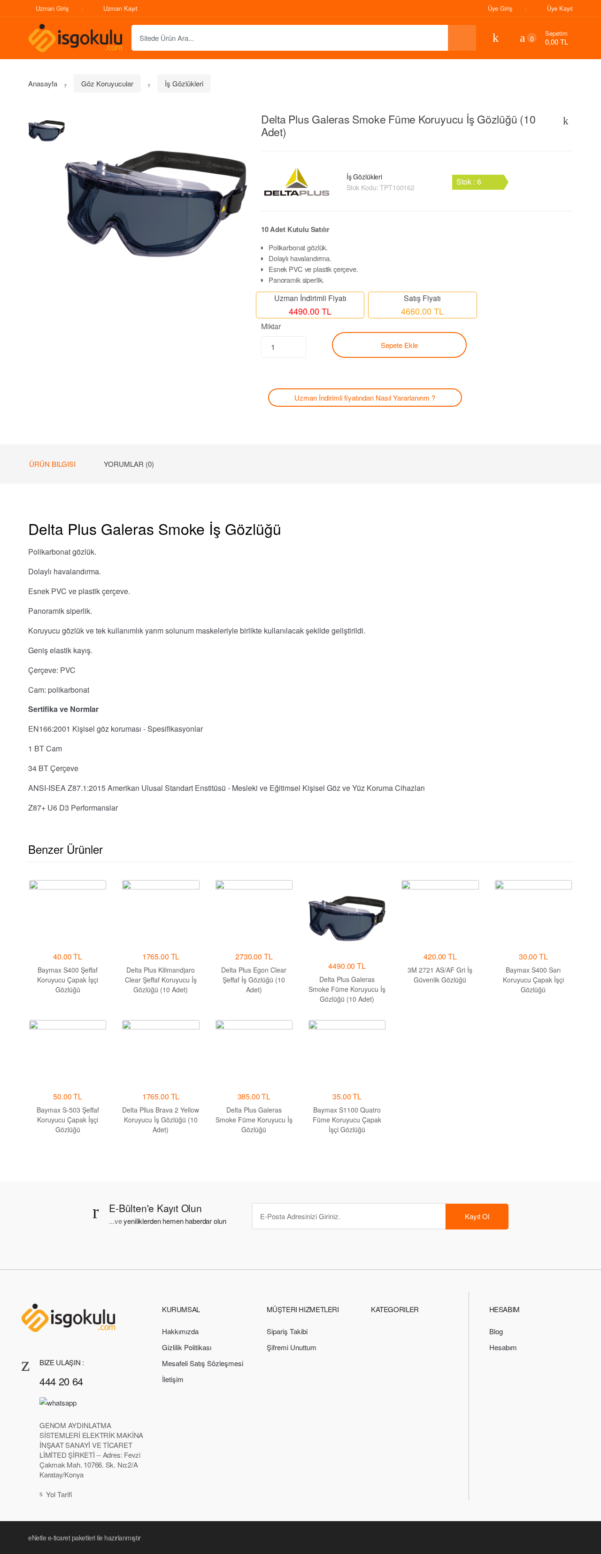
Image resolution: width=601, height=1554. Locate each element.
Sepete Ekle (399, 345)
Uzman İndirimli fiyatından (364, 397)
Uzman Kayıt (120, 8)
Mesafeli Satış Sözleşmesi (202, 1363)
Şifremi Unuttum (291, 1347)
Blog (496, 1331)
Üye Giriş (500, 8)
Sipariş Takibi (287, 1331)
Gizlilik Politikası (186, 1347)
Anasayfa (42, 83)
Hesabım (503, 1347)
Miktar (271, 326)
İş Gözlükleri (184, 83)
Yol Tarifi (59, 1494)
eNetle (37, 1537)
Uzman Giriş (52, 8)
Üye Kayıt (560, 8)
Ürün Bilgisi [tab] (52, 464)
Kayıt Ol (477, 1216)
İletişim (173, 1379)
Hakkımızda (180, 1331)
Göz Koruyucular (107, 83)
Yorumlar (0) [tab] (129, 464)
